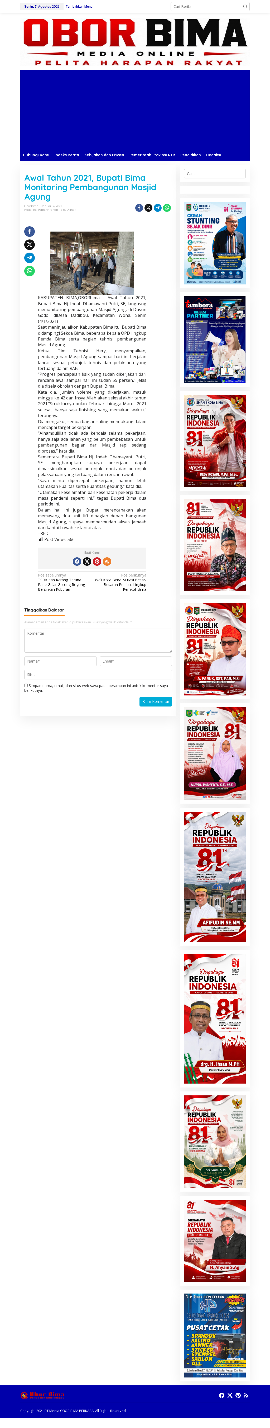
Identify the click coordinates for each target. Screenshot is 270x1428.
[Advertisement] (135, 109)
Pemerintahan (48, 210)
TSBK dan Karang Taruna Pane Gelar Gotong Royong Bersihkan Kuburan (61, 582)
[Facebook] (77, 561)
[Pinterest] (97, 561)
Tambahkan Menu (79, 6)
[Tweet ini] (148, 208)
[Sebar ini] (139, 208)
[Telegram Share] (158, 208)
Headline (30, 210)
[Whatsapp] (167, 208)
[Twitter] (87, 561)
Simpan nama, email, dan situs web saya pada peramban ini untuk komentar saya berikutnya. (96, 688)
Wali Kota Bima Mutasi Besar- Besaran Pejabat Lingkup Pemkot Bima (120, 582)
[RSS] (107, 561)
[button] (245, 6)
